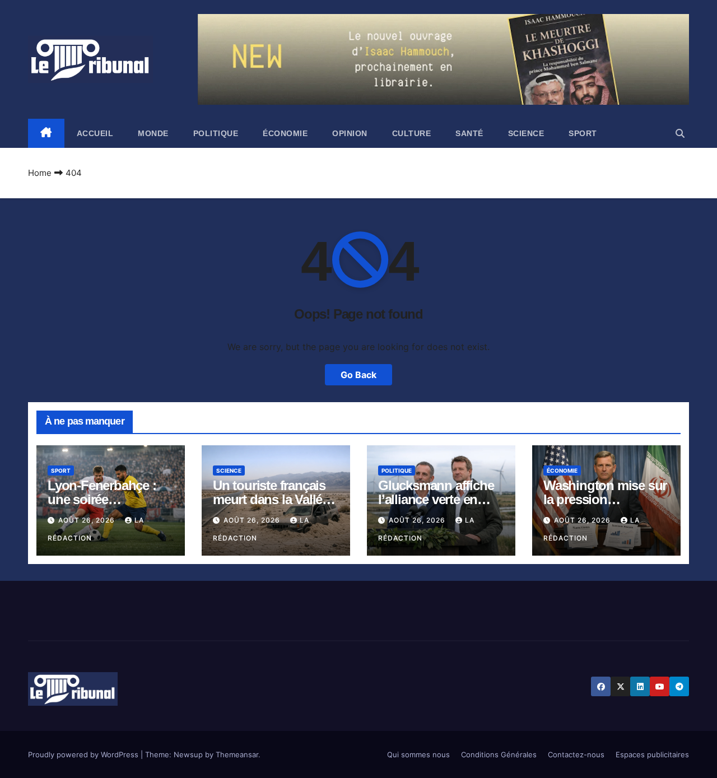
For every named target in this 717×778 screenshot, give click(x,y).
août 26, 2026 (87, 520)
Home (40, 172)
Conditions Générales (499, 754)
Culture (411, 133)
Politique (216, 133)
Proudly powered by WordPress (84, 754)
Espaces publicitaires (652, 754)
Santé (469, 133)
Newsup (188, 754)
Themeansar (237, 754)
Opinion (349, 133)
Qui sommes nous (418, 754)
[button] (680, 133)
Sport (583, 133)
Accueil (95, 133)
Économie (285, 133)
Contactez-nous (576, 754)
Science (526, 133)
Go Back (358, 374)
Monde (153, 133)
